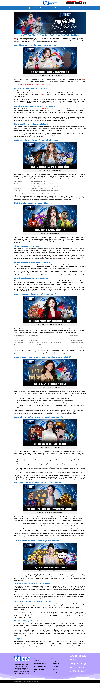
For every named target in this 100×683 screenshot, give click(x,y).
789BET (20, 99)
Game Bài (50, 7)
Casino (44, 7)
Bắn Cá (39, 7)
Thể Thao (56, 7)
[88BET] (50, 3)
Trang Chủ (33, 7)
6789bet (41, 38)
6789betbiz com (23, 91)
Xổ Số (68, 7)
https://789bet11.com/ (45, 109)
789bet (83, 79)
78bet (46, 84)
